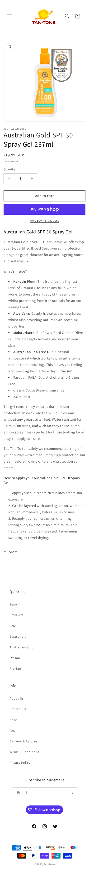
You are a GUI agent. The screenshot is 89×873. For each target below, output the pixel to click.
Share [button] (13, 552)
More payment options (44, 220)
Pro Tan (15, 668)
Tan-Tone (49, 864)
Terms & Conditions (24, 752)
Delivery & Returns (23, 741)
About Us (16, 698)
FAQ (12, 730)
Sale (12, 626)
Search (14, 604)
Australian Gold (21, 647)
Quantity (9, 169)
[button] (9, 16)
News (13, 720)
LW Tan (14, 658)
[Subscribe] (71, 792)
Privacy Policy (19, 762)
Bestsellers (18, 636)
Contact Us (17, 709)
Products (16, 615)
